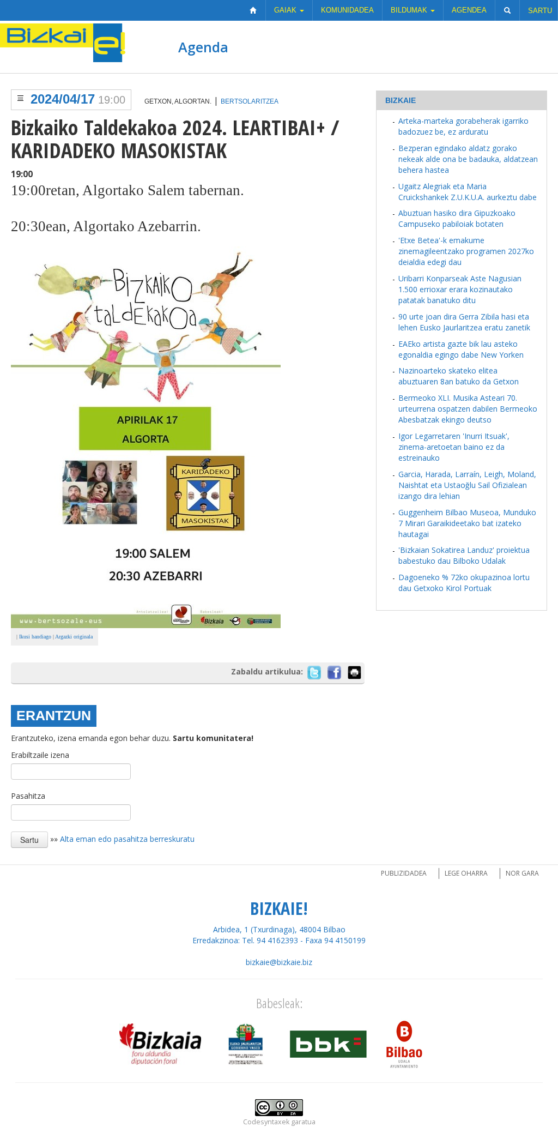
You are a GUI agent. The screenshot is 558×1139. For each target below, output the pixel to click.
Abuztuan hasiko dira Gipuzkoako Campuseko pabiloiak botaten (456, 218)
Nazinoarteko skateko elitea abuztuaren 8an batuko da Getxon (458, 376)
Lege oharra (466, 873)
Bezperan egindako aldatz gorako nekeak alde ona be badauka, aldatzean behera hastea (468, 159)
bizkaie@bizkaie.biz (279, 962)
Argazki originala (74, 637)
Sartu (540, 11)
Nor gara (522, 873)
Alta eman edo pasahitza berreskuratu (127, 838)
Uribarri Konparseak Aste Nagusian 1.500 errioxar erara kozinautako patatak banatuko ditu (459, 289)
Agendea (469, 10)
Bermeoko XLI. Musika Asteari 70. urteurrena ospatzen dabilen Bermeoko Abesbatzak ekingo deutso (467, 409)
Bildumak (410, 10)
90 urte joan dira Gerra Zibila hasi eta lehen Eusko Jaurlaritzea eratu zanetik (464, 322)
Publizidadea (404, 873)
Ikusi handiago (35, 637)
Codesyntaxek (266, 1121)
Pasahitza (28, 796)
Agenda (203, 47)
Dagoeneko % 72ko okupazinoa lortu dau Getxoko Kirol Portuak (464, 582)
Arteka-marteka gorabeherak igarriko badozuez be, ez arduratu (463, 126)
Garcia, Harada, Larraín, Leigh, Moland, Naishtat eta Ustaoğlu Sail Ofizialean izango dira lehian (467, 485)
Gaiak (286, 10)
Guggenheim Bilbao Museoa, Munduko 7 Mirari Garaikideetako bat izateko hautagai (467, 523)
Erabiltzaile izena (40, 755)
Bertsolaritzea (249, 101)
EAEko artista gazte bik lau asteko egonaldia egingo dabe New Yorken (461, 349)
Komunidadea (347, 10)
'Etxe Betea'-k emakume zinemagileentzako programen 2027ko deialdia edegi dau (466, 251)
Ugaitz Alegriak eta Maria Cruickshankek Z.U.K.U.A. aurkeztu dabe (467, 191)
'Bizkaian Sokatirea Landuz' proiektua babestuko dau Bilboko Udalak (464, 555)
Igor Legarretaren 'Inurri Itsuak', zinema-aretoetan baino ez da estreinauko (454, 447)
